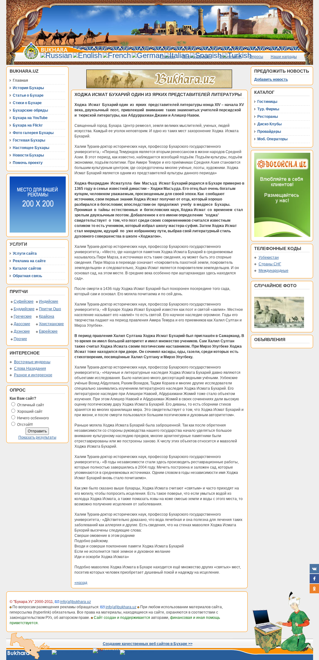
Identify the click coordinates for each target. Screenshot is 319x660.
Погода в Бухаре (197, 57)
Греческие (23, 316)
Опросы (256, 57)
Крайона (46, 316)
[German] (148, 55)
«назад (80, 583)
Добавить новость (271, 79)
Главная (167, 57)
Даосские (22, 324)
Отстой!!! (25, 424)
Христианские (51, 324)
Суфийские (24, 301)
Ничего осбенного (33, 418)
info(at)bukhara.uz (75, 602)
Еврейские (48, 331)
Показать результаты (37, 437)
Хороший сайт (30, 411)
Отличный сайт (30, 405)
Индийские (48, 301)
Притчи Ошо (50, 309)
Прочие (20, 339)
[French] (117, 55)
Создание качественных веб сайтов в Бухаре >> (148, 644)
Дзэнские (22, 331)
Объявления (230, 57)
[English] (87, 55)
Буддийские (24, 309)
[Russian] (56, 55)
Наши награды (284, 57)
